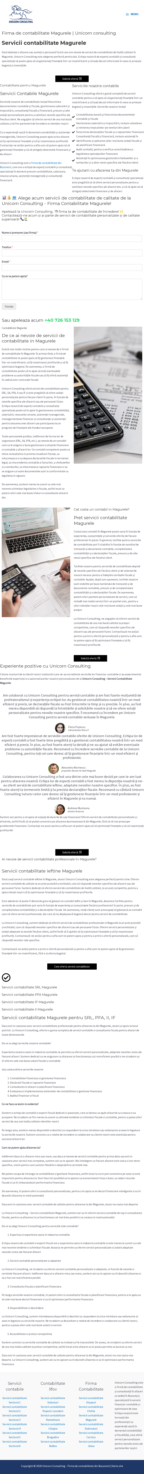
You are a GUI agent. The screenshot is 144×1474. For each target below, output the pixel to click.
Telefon (7, 247)
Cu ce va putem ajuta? (15, 276)
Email (6, 261)
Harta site (117, 1466)
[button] (72, 79)
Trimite (9, 306)
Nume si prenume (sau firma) (20, 232)
